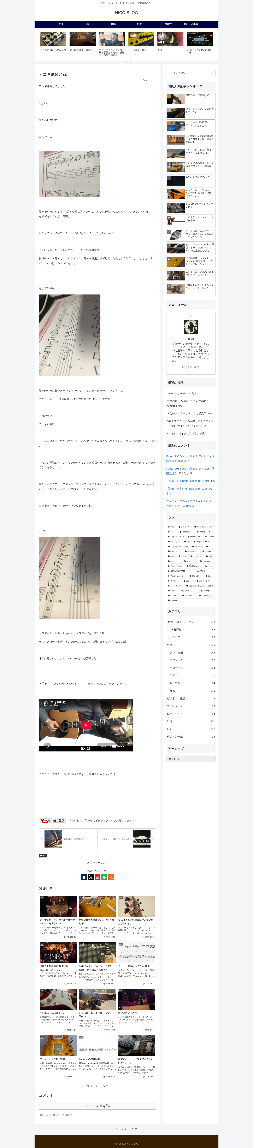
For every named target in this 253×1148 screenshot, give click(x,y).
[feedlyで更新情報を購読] (104, 877)
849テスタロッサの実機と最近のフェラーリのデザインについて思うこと (190, 423)
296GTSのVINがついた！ (182, 393)
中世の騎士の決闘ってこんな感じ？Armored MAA (188, 403)
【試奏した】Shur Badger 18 (183, 480)
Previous (36, 45)
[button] (212, 73)
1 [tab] (122, 62)
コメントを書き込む (98, 1106)
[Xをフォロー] (91, 877)
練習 (44, 856)
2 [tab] (126, 62)
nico (191, 338)
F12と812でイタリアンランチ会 (186, 433)
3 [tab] (130, 62)
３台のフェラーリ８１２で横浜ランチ (189, 413)
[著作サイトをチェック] (84, 877)
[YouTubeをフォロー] (97, 877)
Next (216, 45)
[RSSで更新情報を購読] (111, 877)
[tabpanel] (53, 44)
